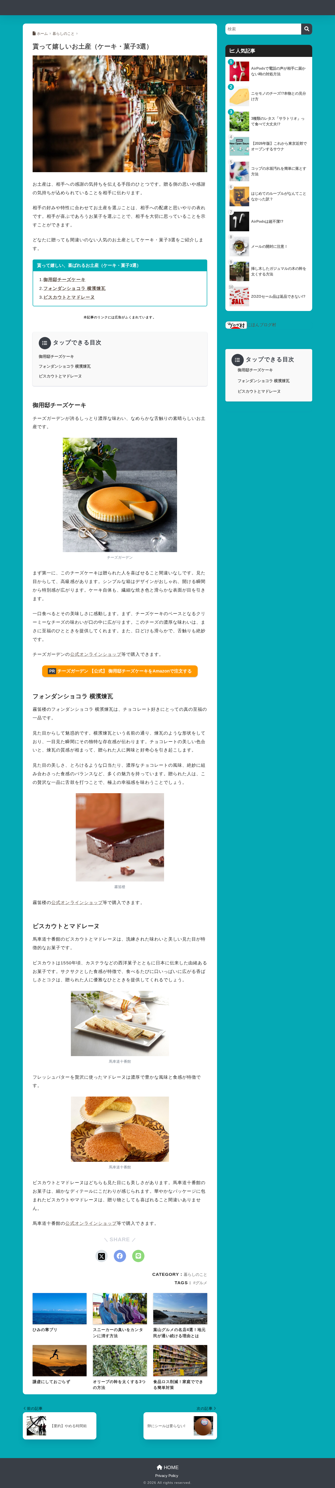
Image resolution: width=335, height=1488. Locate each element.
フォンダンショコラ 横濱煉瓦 (74, 288)
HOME (170, 1467)
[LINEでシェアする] (138, 1256)
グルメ (201, 1283)
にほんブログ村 (261, 325)
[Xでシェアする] (101, 1256)
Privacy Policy (166, 1476)
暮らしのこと (195, 1274)
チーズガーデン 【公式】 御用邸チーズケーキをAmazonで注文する (120, 671)
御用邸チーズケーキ (64, 279)
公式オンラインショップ (96, 654)
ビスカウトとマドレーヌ (69, 297)
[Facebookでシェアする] (120, 1256)
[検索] (306, 29)
